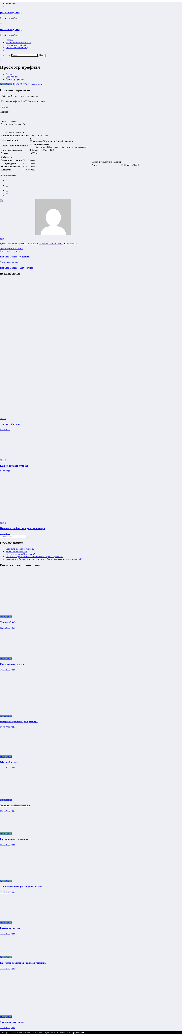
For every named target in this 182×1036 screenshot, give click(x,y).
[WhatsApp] (7, 193)
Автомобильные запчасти (18, 42)
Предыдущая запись (9, 251)
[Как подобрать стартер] (20, 455)
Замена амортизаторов (16, 551)
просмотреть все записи (11, 248)
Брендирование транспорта (14, 839)
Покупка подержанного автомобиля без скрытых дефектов (34, 556)
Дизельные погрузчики (12, 1022)
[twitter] (7, 183)
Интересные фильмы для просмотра (22, 528)
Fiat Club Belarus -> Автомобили (16, 268)
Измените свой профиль (51, 243)
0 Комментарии (35, 84)
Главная (9, 40)
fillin (15, 84)
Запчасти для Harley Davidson (15, 805)
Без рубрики (6, 84)
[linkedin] (7, 186)
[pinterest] (7, 191)
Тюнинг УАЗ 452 (10, 424)
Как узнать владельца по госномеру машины (23, 963)
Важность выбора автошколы (20, 549)
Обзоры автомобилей (16, 45)
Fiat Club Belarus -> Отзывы (14, 256)
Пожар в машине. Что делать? (20, 554)
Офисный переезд (9, 762)
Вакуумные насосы (10, 928)
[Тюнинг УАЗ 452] (68, 413)
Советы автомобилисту (17, 47)
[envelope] (7, 188)
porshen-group (10, 12)
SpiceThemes (78, 1032)
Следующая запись (9, 262)
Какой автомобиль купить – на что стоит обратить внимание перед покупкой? (44, 559)
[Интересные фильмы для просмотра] (24, 518)
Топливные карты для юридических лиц (21, 886)
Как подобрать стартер (14, 465)
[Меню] (1, 23)
